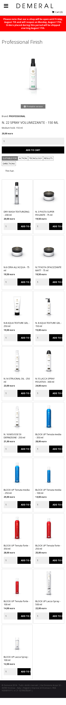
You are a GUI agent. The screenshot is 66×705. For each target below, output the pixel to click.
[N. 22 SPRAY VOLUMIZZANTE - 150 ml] (33, 97)
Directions (9, 163)
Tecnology (35, 158)
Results (48, 158)
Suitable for (10, 158)
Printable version (34, 106)
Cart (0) (58, 12)
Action (23, 158)
